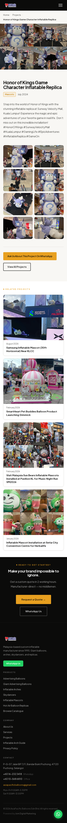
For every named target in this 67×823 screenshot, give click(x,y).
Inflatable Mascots (13, 700)
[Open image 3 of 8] (18, 180)
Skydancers (9, 694)
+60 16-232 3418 (12, 773)
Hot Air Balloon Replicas (16, 705)
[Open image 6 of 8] (49, 204)
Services (7, 732)
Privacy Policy (10, 748)
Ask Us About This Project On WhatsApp (29, 256)
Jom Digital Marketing (25, 813)
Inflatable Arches (12, 689)
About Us (8, 726)
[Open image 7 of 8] (18, 228)
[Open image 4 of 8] (49, 180)
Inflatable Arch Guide (14, 742)
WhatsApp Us (33, 611)
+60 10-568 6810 (12, 778)
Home (6, 15)
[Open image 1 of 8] (18, 156)
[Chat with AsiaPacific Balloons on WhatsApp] (58, 814)
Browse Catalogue (13, 710)
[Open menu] (60, 5)
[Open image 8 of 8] (49, 228)
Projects (17, 15)
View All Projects (17, 266)
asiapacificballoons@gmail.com (19, 785)
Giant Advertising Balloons (17, 683)
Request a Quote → (33, 599)
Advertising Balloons (14, 678)
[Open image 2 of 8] (49, 156)
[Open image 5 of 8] (18, 204)
